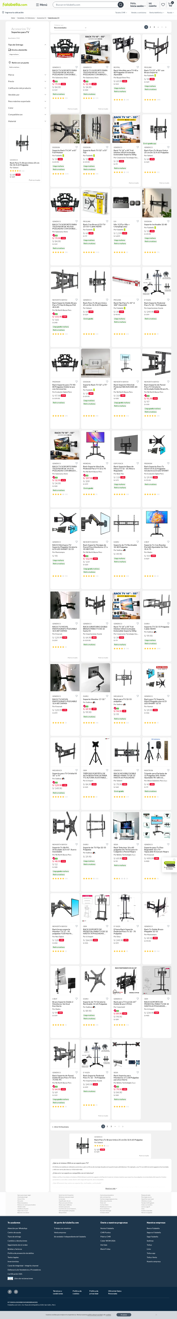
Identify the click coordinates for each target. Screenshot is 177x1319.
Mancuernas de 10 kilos (65, 1203)
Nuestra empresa (154, 1261)
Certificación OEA (15, 1274)
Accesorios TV (41, 18)
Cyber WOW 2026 (107, 1241)
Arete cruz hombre (146, 1205)
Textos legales (13, 1257)
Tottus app (151, 1253)
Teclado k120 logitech (147, 1203)
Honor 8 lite (21, 1199)
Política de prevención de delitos (21, 1253)
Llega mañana (14, 54)
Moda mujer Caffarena (65, 1205)
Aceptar (124, 1315)
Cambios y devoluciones (17, 1241)
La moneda (62, 1199)
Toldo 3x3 (103, 1203)
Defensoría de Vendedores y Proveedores (24, 1270)
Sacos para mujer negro (24, 1195)
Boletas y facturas (15, 1249)
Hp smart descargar (105, 1210)
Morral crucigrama (146, 1212)
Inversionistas (13, 1261)
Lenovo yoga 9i (145, 1206)
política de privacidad (95, 1315)
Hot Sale (103, 1245)
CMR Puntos (105, 1232)
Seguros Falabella (154, 1232)
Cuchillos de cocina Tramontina (68, 1208)
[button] (88, 4)
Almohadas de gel (22, 1197)
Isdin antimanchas (105, 1197)
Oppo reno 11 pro (22, 1210)
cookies (108, 1315)
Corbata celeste (104, 1212)
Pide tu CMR (105, 1236)
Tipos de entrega (14, 1236)
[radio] (53, 98)
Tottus (149, 1245)
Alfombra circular (146, 1201)
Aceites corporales (146, 1210)
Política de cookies (77, 1292)
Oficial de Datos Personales (114, 1292)
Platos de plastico (22, 1203)
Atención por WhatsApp (17, 1228)
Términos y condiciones (58, 1292)
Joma (142, 1208)
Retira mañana (14, 67)
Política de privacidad (93, 1292)
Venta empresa (60, 1232)
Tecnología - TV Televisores (26, 18)
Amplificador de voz (64, 1201)
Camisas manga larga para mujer (109, 1199)
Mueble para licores (105, 1206)
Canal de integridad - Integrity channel (23, 1265)
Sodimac (150, 1241)
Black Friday (105, 1249)
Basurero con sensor (23, 1212)
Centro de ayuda (14, 1232)
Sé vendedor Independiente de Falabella (70, 1236)
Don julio (20, 1201)
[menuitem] (119, 12)
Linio (149, 1249)
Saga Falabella (152, 1236)
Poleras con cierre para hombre (26, 1205)
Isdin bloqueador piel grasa (67, 1210)
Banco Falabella (153, 1228)
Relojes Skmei (63, 1212)
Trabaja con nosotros (62, 1228)
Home (13, 18)
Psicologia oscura (146, 1197)
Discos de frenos (104, 1208)
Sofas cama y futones (106, 1201)
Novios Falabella (107, 1228)
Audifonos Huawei (22, 1208)
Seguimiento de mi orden (18, 1245)
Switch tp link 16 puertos (66, 1195)
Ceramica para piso (64, 1206)
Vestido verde (21, 1206)
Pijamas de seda (145, 1195)
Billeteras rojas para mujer (66, 1197)
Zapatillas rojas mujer (147, 1199)
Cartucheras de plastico (107, 1195)
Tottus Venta (152, 1257)
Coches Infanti (104, 1205)
